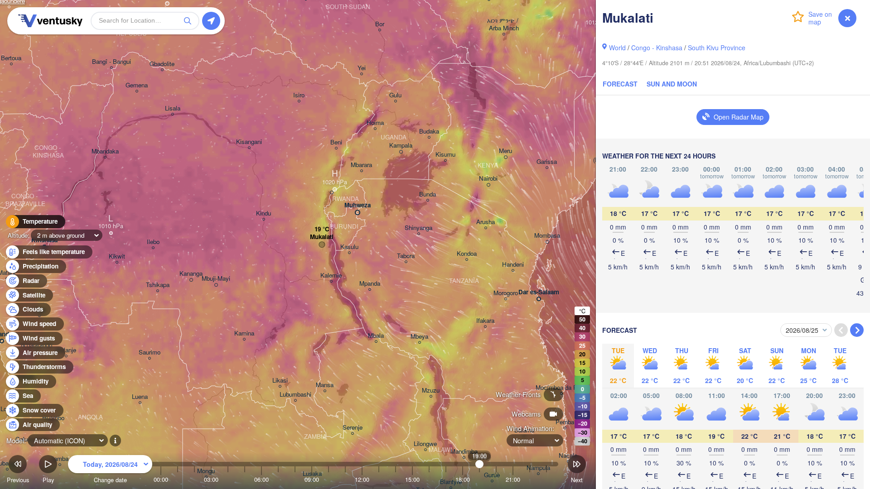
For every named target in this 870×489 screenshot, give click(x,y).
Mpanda (369, 284)
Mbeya (419, 336)
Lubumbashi (295, 394)
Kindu (263, 213)
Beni (336, 142)
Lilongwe (425, 444)
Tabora (406, 256)
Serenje (352, 427)
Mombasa (547, 236)
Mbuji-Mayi (216, 279)
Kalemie (331, 275)
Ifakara (485, 321)
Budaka (429, 131)
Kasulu (349, 247)
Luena (140, 397)
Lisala (172, 108)
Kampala (400, 145)
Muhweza (357, 205)
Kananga (191, 274)
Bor (379, 24)
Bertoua (11, 58)
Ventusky (48, 20)
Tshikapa (157, 285)
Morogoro (505, 293)
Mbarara (361, 165)
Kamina (244, 333)
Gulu (395, 95)
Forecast (620, 83)
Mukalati (322, 237)
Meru (505, 151)
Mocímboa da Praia (561, 388)
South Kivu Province (716, 47)
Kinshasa (44, 240)
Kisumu (445, 154)
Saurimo (149, 352)
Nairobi (488, 178)
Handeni (513, 264)
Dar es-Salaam (538, 292)
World (617, 47)
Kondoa (467, 254)
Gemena (137, 85)
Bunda (427, 194)
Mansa (325, 385)
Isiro (298, 95)
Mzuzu (431, 390)
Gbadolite (162, 64)
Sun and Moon (672, 83)
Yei (362, 68)
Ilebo (153, 242)
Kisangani (249, 142)
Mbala (376, 336)
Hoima (375, 123)
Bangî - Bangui (111, 62)
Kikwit (117, 256)
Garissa (546, 162)
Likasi (280, 380)
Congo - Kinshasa (656, 47)
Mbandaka (105, 151)
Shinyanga (418, 228)
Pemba (565, 422)
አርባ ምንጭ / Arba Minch (503, 24)
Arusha (485, 222)
